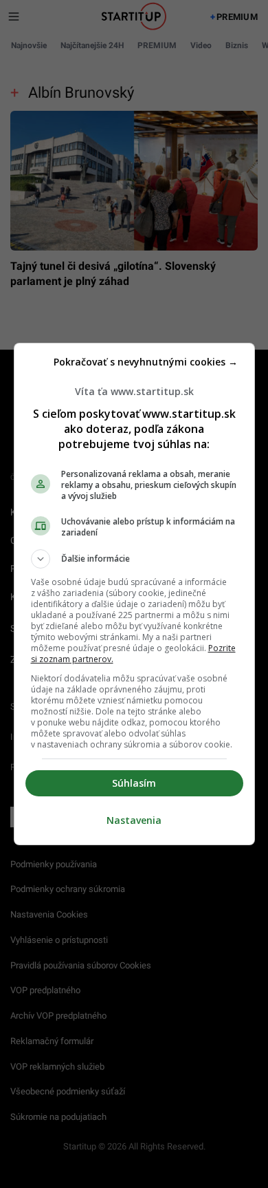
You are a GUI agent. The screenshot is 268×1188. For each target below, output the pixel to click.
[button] (134, 559)
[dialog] (134, 594)
